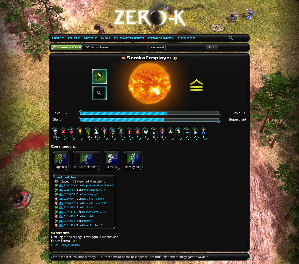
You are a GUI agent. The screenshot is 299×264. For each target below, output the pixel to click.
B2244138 (69, 212)
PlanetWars (129, 38)
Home (58, 38)
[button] (212, 47)
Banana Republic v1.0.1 (95, 189)
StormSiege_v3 (90, 194)
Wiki (105, 38)
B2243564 (69, 221)
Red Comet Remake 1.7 (95, 198)
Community (161, 38)
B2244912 (69, 203)
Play (74, 38)
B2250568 (69, 194)
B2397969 (69, 185)
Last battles (65, 177)
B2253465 (69, 189)
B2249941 (69, 198)
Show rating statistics (65, 245)
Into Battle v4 (89, 207)
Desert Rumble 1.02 (93, 225)
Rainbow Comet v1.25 (94, 212)
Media (90, 38)
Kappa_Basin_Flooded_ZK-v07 (98, 185)
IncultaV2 (87, 221)
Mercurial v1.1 (90, 216)
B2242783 (69, 225)
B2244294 (69, 207)
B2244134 (69, 216)
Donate (187, 38)
